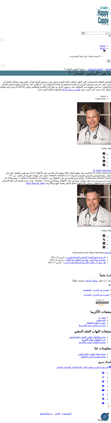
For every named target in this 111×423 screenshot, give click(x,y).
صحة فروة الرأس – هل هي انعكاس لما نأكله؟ (85, 260)
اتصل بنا (102, 318)
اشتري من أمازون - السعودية (96, 290)
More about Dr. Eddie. (35, 183)
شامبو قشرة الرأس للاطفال (93, 357)
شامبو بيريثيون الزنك (71, 89)
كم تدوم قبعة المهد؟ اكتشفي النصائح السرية (86, 257)
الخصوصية (66, 413)
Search (103, 46)
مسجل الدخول (91, 280)
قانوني (57, 413)
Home (108, 69)
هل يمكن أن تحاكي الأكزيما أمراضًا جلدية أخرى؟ (84, 262)
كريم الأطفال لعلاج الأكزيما (94, 340)
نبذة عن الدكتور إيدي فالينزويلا (92, 325)
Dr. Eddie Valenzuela (102, 170)
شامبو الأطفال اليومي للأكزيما (92, 342)
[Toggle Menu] (3, 40)
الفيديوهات (101, 320)
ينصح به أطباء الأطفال (96, 323)
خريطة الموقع (46, 413)
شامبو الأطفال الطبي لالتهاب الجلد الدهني (87, 337)
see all (107, 252)
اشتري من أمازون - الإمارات (96, 295)
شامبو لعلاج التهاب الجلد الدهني (92, 354)
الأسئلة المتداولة (95, 69)
